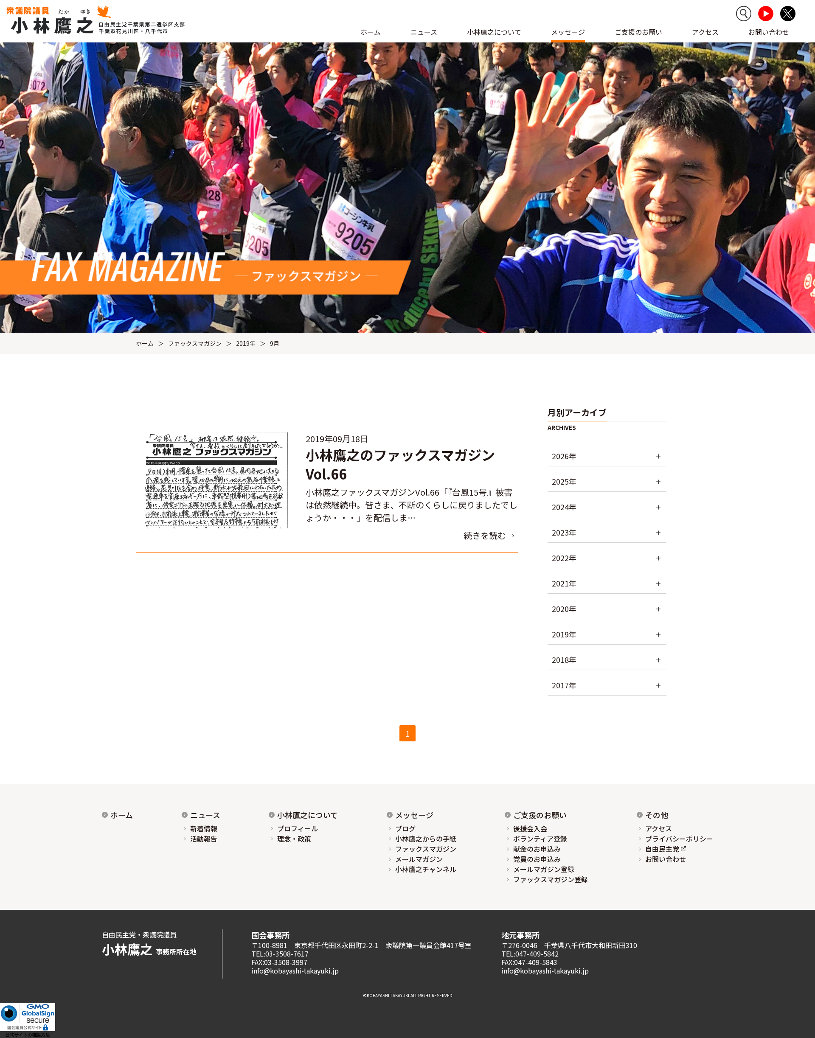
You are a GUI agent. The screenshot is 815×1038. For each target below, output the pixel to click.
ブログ (405, 828)
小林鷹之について (307, 814)
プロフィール (297, 828)
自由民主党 (662, 849)
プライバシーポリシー (679, 838)
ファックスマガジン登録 (550, 879)
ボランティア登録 (540, 838)
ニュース (205, 814)
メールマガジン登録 (543, 869)
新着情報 (203, 828)
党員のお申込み (537, 859)
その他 (656, 814)
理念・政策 (294, 838)
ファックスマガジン (195, 343)
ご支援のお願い (638, 32)
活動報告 (203, 838)
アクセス (705, 32)
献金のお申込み (537, 849)
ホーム (370, 32)
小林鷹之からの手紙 (425, 838)
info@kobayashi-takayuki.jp (295, 970)
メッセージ (414, 814)
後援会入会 (530, 828)
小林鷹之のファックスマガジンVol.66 (400, 464)
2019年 (246, 343)
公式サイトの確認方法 (28, 1034)
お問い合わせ (768, 32)
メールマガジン (419, 859)
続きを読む (485, 535)
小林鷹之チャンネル (425, 869)
